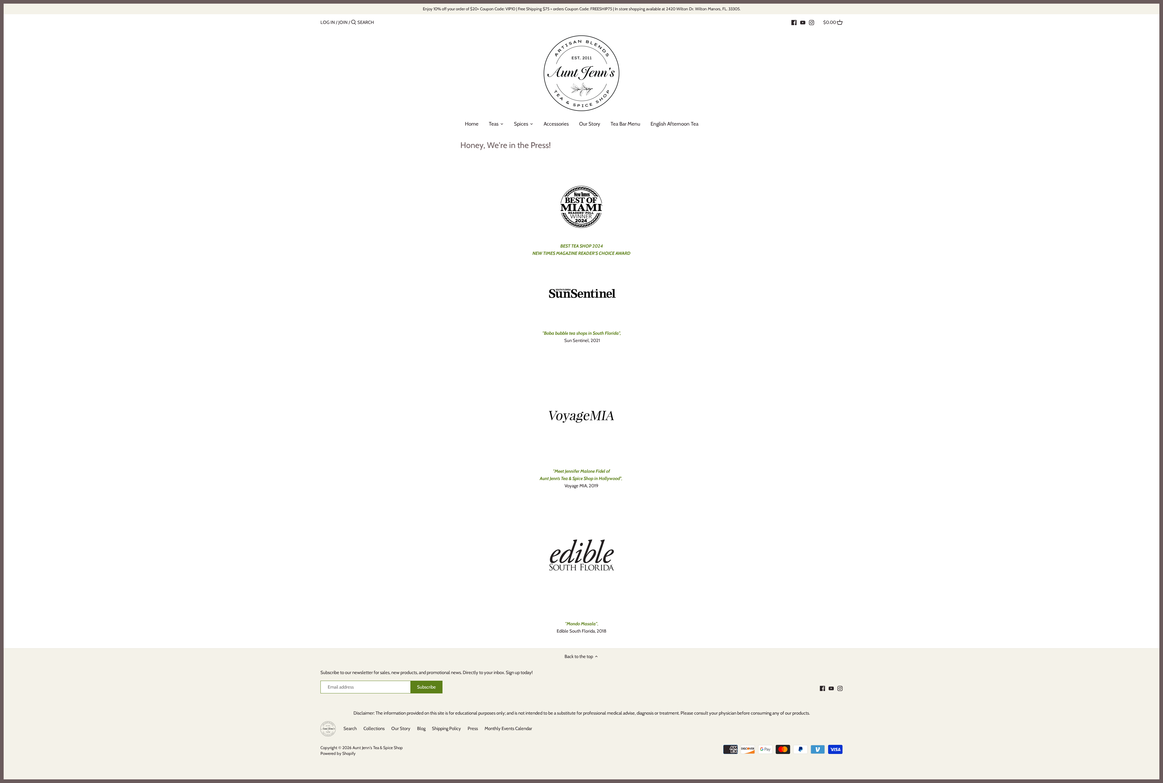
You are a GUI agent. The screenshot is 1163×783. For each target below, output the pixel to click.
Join (343, 22)
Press (473, 728)
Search (350, 728)
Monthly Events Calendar (508, 728)
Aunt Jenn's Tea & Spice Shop (378, 747)
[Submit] (353, 22)
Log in (327, 22)
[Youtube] (802, 22)
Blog (421, 728)
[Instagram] (811, 22)
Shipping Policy (446, 728)
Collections (374, 728)
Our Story (400, 728)
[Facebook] (794, 22)
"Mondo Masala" (581, 624)
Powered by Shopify (338, 753)
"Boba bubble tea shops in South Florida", (581, 333)
